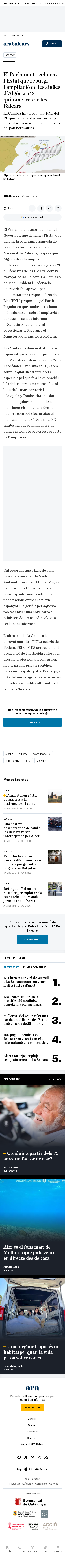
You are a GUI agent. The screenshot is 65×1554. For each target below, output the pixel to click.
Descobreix (11, 1079)
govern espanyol (42, 754)
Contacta (32, 1437)
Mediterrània (12, 761)
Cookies (53, 1483)
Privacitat (14, 1483)
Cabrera (23, 754)
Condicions (41, 1483)
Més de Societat (15, 779)
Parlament (41, 761)
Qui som (32, 1425)
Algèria (9, 754)
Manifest (32, 1418)
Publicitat (32, 1431)
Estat (28, 761)
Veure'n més (55, 1079)
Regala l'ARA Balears (33, 1444)
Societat (10, 55)
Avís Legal (27, 1483)
